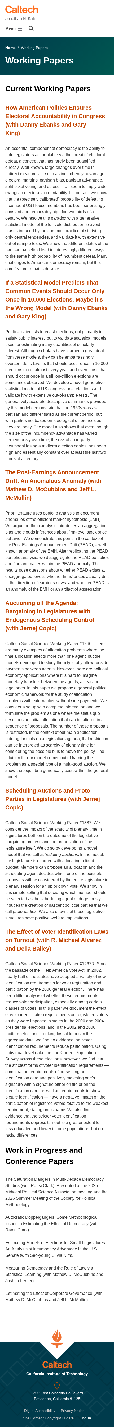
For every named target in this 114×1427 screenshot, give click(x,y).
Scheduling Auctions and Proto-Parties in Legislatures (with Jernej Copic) (52, 799)
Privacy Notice (73, 1411)
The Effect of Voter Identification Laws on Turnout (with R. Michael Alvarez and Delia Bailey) (56, 940)
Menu (11, 28)
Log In (85, 1418)
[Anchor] (95, 89)
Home (10, 47)
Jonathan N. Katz (20, 18)
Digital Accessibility (39, 1411)
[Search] (31, 28)
